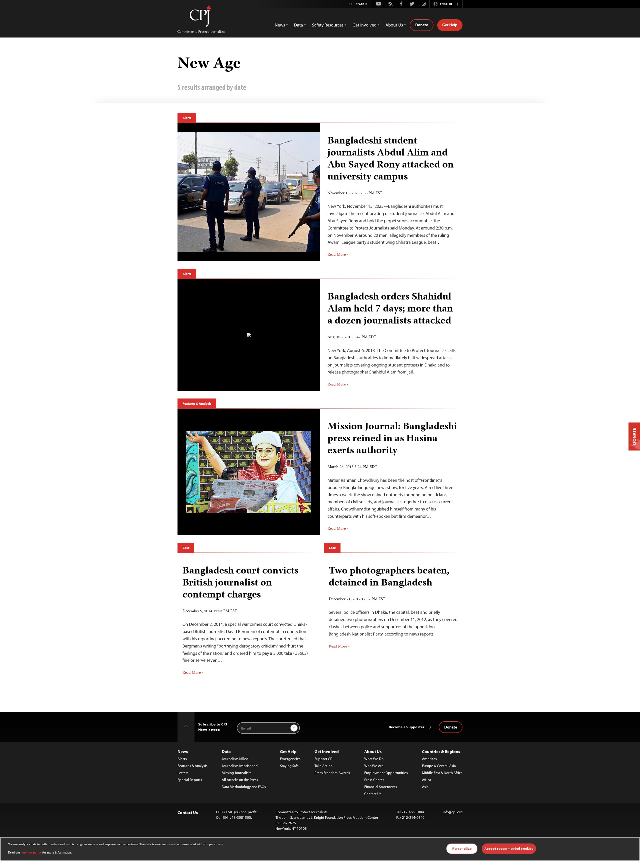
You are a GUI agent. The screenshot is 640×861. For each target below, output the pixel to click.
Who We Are (374, 765)
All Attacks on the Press (240, 779)
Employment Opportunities (386, 772)
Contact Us (372, 793)
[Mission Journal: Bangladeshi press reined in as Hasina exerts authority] (248, 472)
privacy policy (32, 852)
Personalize (462, 848)
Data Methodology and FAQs (244, 786)
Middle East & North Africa (442, 772)
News (183, 751)
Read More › (338, 255)
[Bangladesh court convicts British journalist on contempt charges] (247, 618)
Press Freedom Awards (332, 772)
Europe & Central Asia (439, 765)
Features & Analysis (196, 403)
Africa (426, 779)
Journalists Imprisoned (240, 765)
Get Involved (326, 751)
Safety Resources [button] (328, 25)
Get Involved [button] (364, 25)
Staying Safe (289, 765)
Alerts (186, 118)
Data (226, 751)
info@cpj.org (452, 812)
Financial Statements (380, 786)
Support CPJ (324, 758)
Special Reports (190, 779)
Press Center (374, 779)
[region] (320, 849)
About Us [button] (394, 25)
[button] (457, 4)
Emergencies (290, 758)
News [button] (280, 25)
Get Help (450, 24)
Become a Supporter (406, 726)
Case (185, 548)
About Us (373, 751)
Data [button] (298, 25)
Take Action (323, 765)
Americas (429, 758)
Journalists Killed (235, 758)
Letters (183, 772)
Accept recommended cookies (508, 848)
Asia (425, 786)
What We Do (374, 758)
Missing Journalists (236, 772)
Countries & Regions (441, 751)
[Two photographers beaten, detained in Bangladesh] (393, 605)
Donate (421, 24)
